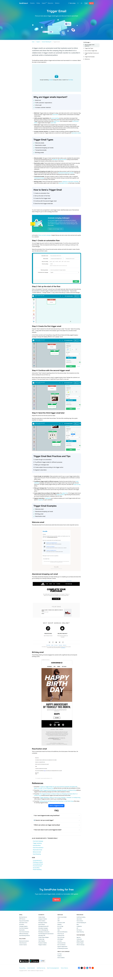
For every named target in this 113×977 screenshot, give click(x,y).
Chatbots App (41, 939)
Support (44, 3)
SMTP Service (22, 919)
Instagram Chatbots (42, 919)
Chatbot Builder (41, 917)
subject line (65, 493)
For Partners (81, 935)
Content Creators (23, 944)
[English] (81, 3)
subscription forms (63, 183)
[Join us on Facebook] (79, 968)
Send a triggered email (56, 805)
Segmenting (48, 498)
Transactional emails (39, 178)
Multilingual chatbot (38, 862)
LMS (58, 919)
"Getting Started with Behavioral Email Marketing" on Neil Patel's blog (56, 801)
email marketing (55, 118)
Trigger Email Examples (90, 56)
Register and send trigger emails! (56, 228)
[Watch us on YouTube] (84, 968)
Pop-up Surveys (60, 937)
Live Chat (59, 941)
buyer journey (77, 484)
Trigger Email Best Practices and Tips (92, 53)
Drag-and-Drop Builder (24, 920)
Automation (21, 924)
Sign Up (91, 3)
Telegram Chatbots (42, 944)
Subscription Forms (23, 922)
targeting (40, 499)
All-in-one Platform (61, 944)
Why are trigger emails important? (89, 45)
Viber (58, 930)
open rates (53, 122)
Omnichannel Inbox (61, 942)
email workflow (60, 494)
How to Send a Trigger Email (91, 50)
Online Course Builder (62, 917)
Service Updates (61, 957)
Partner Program (80, 942)
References (87, 59)
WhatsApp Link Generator (43, 931)
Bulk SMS (59, 928)
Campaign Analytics (23, 926)
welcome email (62, 159)
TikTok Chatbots (41, 920)
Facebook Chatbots (42, 942)
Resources (50, 3)
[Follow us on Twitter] (82, 968)
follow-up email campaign (44, 235)
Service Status (80, 920)
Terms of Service (64, 968)
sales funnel (57, 121)
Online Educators (23, 942)
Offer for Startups (80, 944)
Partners (57, 3)
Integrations (79, 926)
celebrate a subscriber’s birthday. (70, 181)
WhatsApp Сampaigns (43, 928)
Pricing (38, 3)
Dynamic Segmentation (62, 946)
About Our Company (63, 951)
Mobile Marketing (37, 869)
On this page (86, 42)
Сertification (79, 939)
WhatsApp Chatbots (42, 922)
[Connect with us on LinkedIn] (87, 968)
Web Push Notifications (62, 931)
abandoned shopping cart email (66, 173)
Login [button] (86, 3)
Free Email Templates (23, 928)
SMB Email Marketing (23, 933)
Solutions (22, 938)
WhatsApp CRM (41, 935)
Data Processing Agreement (53, 968)
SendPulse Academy (81, 917)
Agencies (78, 937)
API (77, 928)
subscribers (55, 114)
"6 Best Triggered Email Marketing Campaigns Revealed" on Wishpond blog (57, 790)
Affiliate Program (80, 941)
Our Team (59, 954)
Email (20, 914)
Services (60, 914)
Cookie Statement (31, 968)
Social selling (36, 867)
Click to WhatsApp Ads (43, 930)
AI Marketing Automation (62, 948)
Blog (77, 924)
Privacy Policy (22, 968)
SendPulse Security (41, 968)
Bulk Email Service (23, 917)
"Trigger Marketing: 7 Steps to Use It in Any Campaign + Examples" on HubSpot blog (59, 797)
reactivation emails (76, 133)
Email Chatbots (41, 924)
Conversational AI (37, 860)
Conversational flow (38, 864)
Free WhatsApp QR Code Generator (46, 933)
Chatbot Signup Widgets (43, 937)
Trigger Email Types (89, 48)
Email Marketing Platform (24, 935)
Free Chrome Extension (24, 931)
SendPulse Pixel (60, 935)
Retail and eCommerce (24, 941)
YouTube (71, 79)
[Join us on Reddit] (93, 968)
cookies (51, 79)
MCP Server (79, 930)
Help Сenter (79, 919)
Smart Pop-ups (60, 933)
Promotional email (37, 866)
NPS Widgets (60, 939)
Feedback (59, 955)
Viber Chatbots (41, 941)
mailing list (55, 159)
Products (32, 3)
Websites (59, 924)
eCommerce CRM (61, 922)
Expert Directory (80, 931)
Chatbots (41, 914)
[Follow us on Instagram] (90, 968)
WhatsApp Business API (43, 926)
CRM (58, 920)
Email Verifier (22, 930)
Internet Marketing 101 (81, 922)
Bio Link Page (60, 926)
